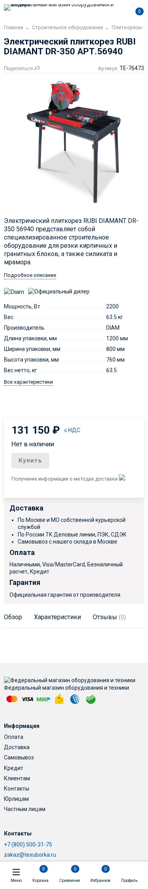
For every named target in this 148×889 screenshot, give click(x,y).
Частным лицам (24, 809)
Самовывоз (19, 757)
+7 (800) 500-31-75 (28, 844)
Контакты (16, 788)
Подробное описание (30, 275)
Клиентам (17, 778)
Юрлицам (16, 799)
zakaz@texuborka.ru (30, 855)
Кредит (13, 768)
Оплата (13, 737)
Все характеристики (28, 382)
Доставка (17, 747)
